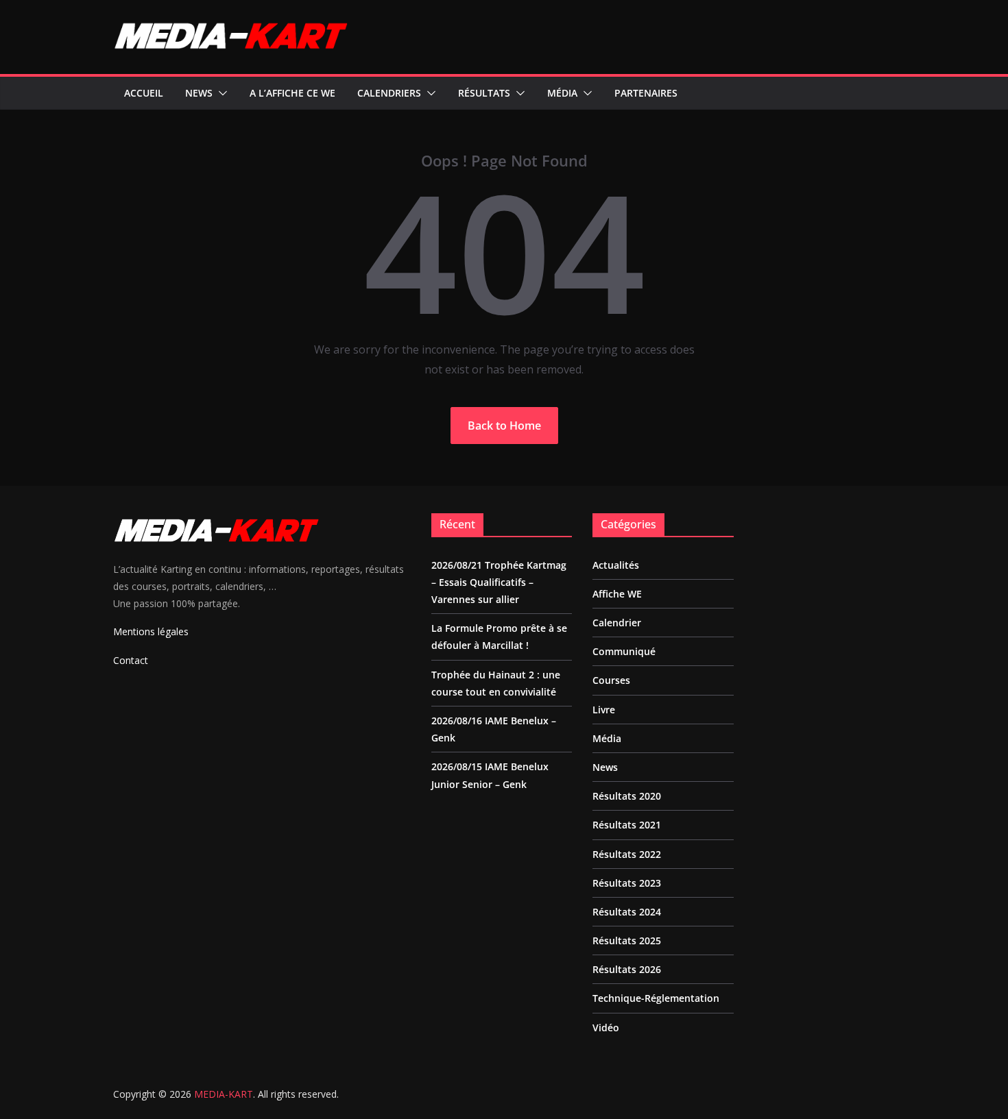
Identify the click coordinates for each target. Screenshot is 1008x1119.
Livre (603, 709)
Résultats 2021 (626, 824)
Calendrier (616, 622)
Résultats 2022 (626, 854)
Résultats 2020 (626, 795)
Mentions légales (151, 631)
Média (562, 92)
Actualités (615, 564)
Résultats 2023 (626, 882)
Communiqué (624, 651)
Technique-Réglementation (655, 998)
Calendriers (389, 92)
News (199, 92)
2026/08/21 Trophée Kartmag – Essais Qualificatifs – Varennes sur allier (498, 582)
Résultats (484, 92)
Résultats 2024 (626, 911)
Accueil (143, 92)
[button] (220, 93)
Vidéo (605, 1027)
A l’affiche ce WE (292, 92)
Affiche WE (617, 593)
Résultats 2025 (626, 940)
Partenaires (645, 92)
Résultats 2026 (626, 969)
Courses (611, 680)
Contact (130, 660)
